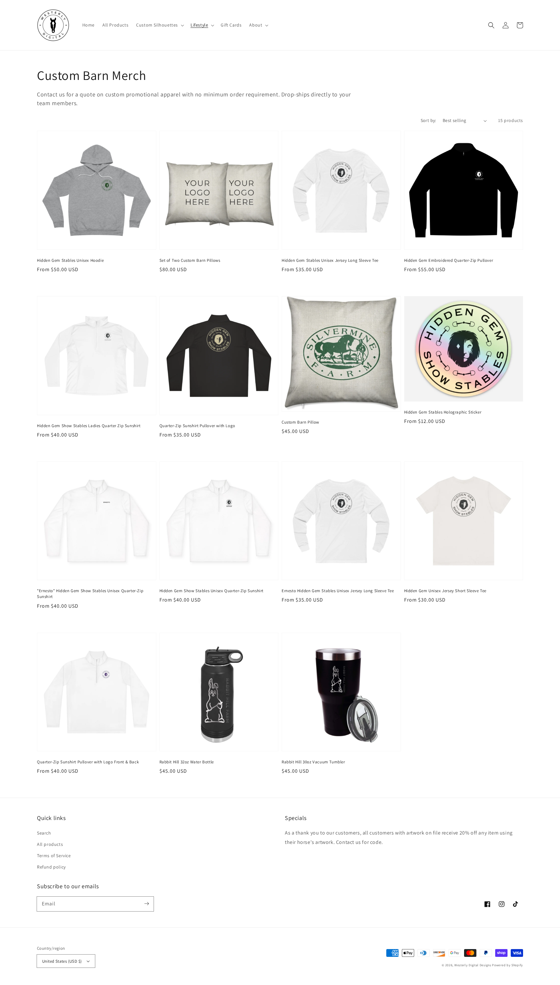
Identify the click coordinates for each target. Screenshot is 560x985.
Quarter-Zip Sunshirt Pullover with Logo (197, 425)
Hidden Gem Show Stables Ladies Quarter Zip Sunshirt (89, 425)
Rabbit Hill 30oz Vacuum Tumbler (313, 762)
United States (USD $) (62, 961)
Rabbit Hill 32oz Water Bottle (186, 762)
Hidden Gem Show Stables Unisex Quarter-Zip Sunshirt (211, 590)
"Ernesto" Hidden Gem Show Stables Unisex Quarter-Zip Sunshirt (90, 593)
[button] (159, 25)
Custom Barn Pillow (300, 422)
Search (44, 833)
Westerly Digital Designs (472, 965)
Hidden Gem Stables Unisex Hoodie (70, 260)
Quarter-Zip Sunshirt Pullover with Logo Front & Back (88, 762)
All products (50, 844)
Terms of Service (54, 855)
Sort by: (428, 120)
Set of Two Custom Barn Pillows (189, 260)
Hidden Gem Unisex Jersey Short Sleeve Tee (445, 590)
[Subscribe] (146, 904)
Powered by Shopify (507, 965)
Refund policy (51, 867)
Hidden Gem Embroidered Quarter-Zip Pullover (448, 260)
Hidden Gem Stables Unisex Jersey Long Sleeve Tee (330, 260)
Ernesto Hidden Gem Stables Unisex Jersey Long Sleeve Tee (338, 590)
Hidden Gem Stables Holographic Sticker (443, 412)
